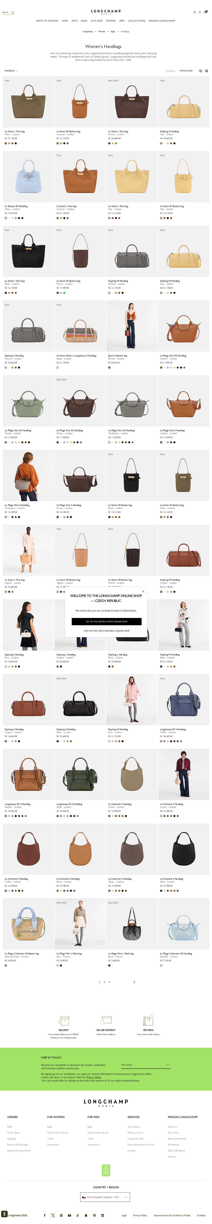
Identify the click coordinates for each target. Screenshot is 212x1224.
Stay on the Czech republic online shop (107, 631)
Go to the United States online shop (107, 621)
